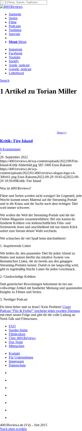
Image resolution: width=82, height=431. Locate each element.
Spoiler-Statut (18, 330)
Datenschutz (17, 365)
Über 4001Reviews (22, 338)
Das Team (16, 342)
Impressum (16, 361)
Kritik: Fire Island (16, 141)
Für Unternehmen (21, 357)
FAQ (12, 326)
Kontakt (14, 353)
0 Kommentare (10, 149)
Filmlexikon (17, 334)
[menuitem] (45, 14)
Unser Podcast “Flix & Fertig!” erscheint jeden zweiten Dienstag (40, 309)
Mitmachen (16, 346)
